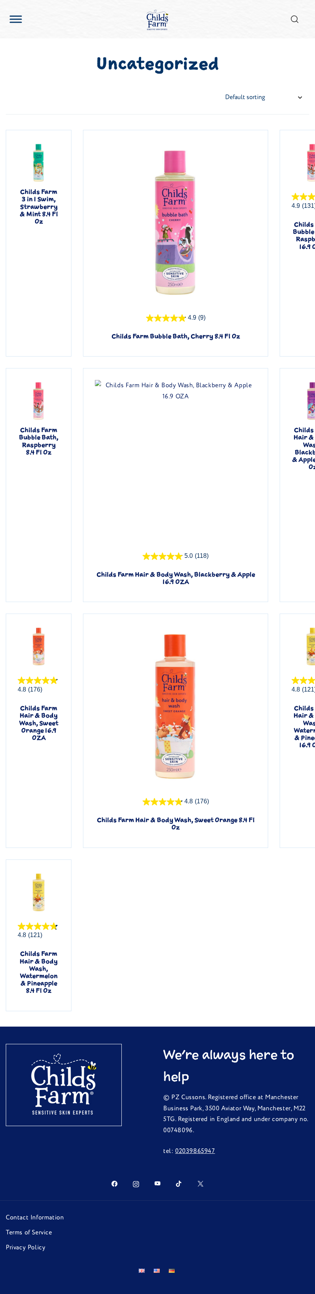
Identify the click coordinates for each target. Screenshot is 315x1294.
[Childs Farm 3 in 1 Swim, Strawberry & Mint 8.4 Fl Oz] (39, 163)
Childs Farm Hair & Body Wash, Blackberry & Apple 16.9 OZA (175, 578)
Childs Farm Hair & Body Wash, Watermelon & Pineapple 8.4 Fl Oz (39, 972)
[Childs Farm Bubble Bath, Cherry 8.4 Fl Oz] (175, 222)
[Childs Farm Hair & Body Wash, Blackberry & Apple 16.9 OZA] (175, 460)
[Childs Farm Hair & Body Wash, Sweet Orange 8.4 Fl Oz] (175, 706)
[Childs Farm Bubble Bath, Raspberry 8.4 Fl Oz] (39, 401)
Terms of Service (29, 1232)
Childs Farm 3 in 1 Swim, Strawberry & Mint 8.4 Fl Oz (39, 206)
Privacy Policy (25, 1247)
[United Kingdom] (143, 1271)
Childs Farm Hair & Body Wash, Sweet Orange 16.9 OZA (38, 723)
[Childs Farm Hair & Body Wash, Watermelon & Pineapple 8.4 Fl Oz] (39, 892)
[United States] (158, 1271)
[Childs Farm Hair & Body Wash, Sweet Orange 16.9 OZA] (39, 646)
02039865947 (195, 1151)
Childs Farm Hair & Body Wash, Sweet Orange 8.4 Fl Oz (176, 823)
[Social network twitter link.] (200, 1183)
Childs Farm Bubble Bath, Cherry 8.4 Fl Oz (175, 336)
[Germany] (172, 1271)
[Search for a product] (295, 19)
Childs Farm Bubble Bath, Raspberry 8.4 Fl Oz (38, 441)
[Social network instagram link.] (136, 1183)
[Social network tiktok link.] (179, 1183)
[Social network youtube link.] (157, 1183)
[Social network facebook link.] (114, 1183)
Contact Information (35, 1217)
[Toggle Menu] (16, 19)
